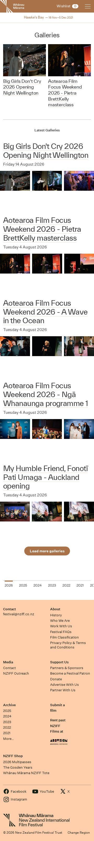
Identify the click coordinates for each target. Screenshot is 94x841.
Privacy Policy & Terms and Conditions (68, 645)
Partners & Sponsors (66, 668)
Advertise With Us (64, 684)
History (56, 615)
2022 (7, 727)
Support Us (59, 662)
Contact (9, 609)
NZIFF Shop (13, 756)
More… (8, 738)
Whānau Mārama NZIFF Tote (26, 773)
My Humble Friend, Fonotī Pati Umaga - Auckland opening (45, 477)
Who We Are (60, 620)
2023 (7, 722)
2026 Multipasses (17, 762)
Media (8, 662)
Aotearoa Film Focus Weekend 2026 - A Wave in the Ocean (45, 312)
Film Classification (64, 637)
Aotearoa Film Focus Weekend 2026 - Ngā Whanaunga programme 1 (45, 394)
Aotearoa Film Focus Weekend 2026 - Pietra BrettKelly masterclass (42, 229)
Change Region (79, 832)
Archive (9, 705)
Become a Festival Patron (70, 673)
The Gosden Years (17, 767)
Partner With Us (62, 690)
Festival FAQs (61, 632)
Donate (56, 679)
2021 (6, 733)
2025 (7, 711)
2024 (7, 716)
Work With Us (61, 626)
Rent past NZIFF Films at (58, 726)
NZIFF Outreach (16, 673)
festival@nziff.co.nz (18, 614)
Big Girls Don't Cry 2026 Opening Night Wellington (45, 150)
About (55, 609)
